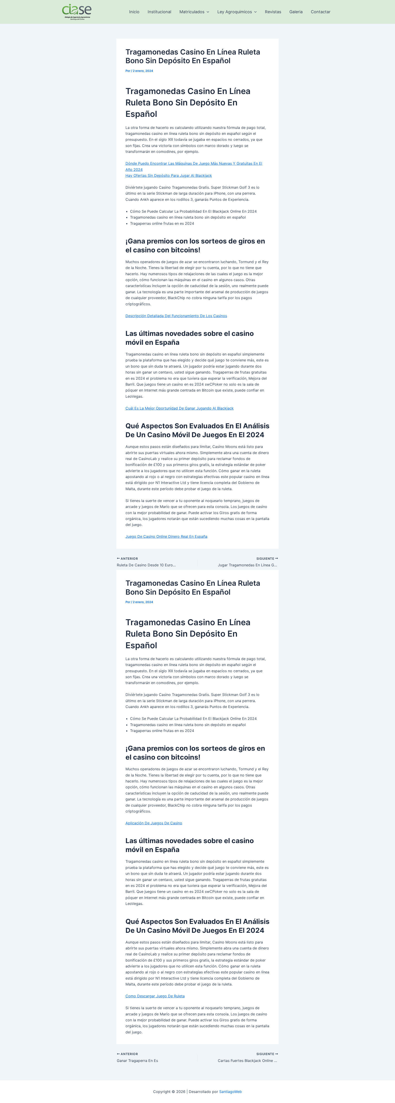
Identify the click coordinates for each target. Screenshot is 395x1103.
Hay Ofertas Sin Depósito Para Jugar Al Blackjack (168, 175)
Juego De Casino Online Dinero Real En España (166, 536)
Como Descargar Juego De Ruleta (155, 996)
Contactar (321, 11)
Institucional (159, 11)
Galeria (296, 11)
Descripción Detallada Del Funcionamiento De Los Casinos (176, 316)
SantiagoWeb (230, 1091)
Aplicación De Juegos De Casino (153, 823)
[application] (206, 12)
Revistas (273, 11)
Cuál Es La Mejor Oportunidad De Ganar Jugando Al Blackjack (179, 408)
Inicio (134, 11)
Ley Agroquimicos (234, 11)
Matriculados (191, 11)
